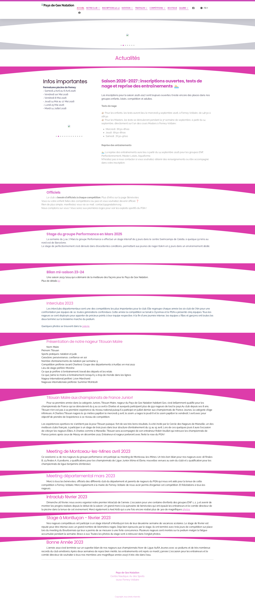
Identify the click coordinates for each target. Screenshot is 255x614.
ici (59, 280)
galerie (86, 326)
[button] (121, 45)
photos (186, 509)
